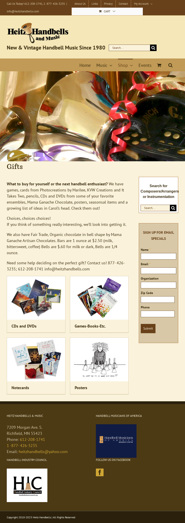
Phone (145, 307)
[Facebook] (100, 472)
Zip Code (147, 293)
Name (145, 250)
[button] (170, 65)
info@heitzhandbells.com (23, 11)
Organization (150, 278)
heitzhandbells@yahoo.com (43, 451)
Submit (148, 328)
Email (145, 264)
